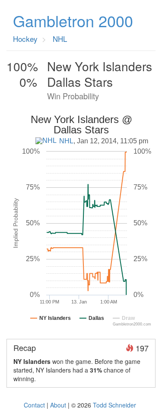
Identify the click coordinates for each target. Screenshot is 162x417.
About (58, 405)
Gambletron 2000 (73, 21)
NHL (66, 141)
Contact (34, 405)
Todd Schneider (114, 405)
